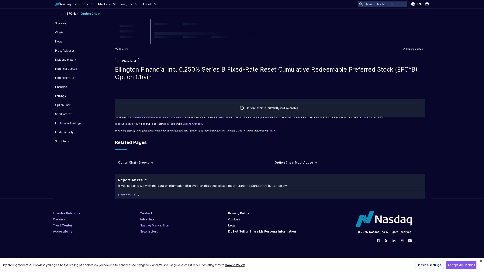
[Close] (480, 261)
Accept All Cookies (461, 265)
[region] (242, 265)
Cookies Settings (429, 265)
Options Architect (192, 123)
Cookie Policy (235, 265)
